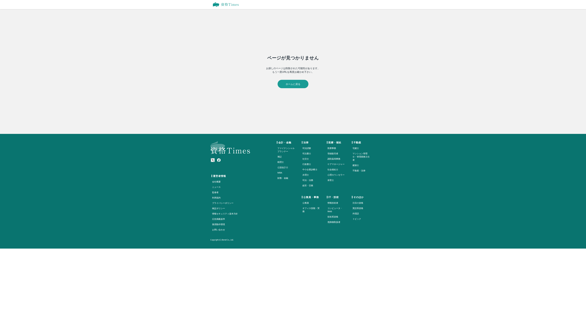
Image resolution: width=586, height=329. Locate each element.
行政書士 (306, 164)
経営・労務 (307, 185)
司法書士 (306, 153)
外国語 (356, 213)
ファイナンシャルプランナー (286, 150)
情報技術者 (332, 202)
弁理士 (305, 174)
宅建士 (356, 148)
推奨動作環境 (218, 224)
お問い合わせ (218, 229)
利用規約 (216, 197)
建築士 (356, 165)
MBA (279, 172)
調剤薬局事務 (333, 158)
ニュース (216, 187)
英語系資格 (358, 208)
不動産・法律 (359, 170)
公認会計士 (282, 167)
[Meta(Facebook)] (218, 160)
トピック (357, 218)
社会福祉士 (332, 169)
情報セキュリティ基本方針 (225, 213)
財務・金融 (282, 178)
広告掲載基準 (218, 219)
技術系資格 (332, 216)
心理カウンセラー (336, 174)
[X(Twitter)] (212, 160)
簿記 (279, 156)
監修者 (215, 192)
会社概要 (216, 181)
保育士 (330, 180)
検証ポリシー (218, 208)
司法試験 (306, 148)
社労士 (305, 158)
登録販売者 (332, 153)
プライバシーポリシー (222, 203)
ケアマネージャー (336, 164)
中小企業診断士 (309, 169)
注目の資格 (358, 202)
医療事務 (331, 148)
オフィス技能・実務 (311, 210)
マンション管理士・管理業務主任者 (361, 156)
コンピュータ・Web (334, 210)
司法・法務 (307, 180)
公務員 (305, 202)
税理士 (280, 162)
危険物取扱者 (333, 222)
